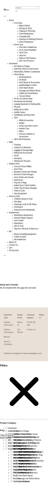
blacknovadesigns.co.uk (32, 353)
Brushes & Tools (25, 28)
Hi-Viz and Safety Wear (23, 99)
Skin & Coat (18, 226)
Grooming (18, 23)
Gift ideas (18, 202)
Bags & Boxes (24, 26)
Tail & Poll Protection (22, 139)
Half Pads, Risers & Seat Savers (26, 69)
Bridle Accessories (26, 120)
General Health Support (23, 218)
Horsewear (13, 64)
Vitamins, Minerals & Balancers (26, 229)
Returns (7, 337)
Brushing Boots (25, 77)
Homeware (18, 207)
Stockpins (18, 158)
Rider (11, 142)
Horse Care (18, 45)
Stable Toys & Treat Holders (25, 185)
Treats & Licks (19, 191)
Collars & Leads (20, 237)
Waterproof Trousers (22, 161)
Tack (16, 118)
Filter (3, 435)
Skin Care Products (26, 61)
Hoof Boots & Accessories (29, 82)
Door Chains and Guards (24, 177)
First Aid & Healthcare (28, 47)
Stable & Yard (14, 164)
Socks (16, 156)
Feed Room (18, 180)
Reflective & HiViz (21, 110)
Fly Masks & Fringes (22, 66)
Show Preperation (26, 42)
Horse (11, 20)
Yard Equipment (20, 194)
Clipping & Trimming (27, 31)
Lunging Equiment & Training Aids (27, 104)
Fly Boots (23, 80)
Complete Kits (24, 36)
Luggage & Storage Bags (23, 150)
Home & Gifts (14, 196)
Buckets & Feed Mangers (24, 174)
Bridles (21, 123)
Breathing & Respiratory (23, 215)
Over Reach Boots (26, 88)
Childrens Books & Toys (23, 199)
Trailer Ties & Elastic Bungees (25, 188)
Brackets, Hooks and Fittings (25, 172)
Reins (21, 131)
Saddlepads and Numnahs (24, 115)
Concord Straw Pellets (22, 166)
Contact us (31, 330)
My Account (14, 250)
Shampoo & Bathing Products (31, 39)
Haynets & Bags (20, 183)
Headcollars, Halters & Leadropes (27, 72)
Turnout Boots (25, 96)
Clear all (10, 435)
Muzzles (17, 107)
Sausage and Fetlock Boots (29, 91)
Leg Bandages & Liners (28, 85)
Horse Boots (19, 74)
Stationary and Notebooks (24, 210)
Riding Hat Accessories (23, 153)
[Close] (5, 255)
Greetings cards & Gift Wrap (25, 204)
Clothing (17, 145)
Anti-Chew (18, 169)
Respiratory (18, 223)
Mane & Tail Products (27, 58)
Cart (10, 248)
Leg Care (22, 55)
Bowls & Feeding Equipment (25, 234)
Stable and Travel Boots (28, 93)
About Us (12, 242)
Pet (10, 231)
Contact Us (13, 245)
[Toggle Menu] (5, 16)
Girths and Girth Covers (28, 126)
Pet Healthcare (20, 239)
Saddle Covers (19, 112)
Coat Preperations (26, 34)
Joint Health (19, 221)
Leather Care (24, 129)
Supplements (14, 212)
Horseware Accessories (23, 101)
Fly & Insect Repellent (27, 50)
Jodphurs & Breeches (22, 147)
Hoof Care (23, 53)
